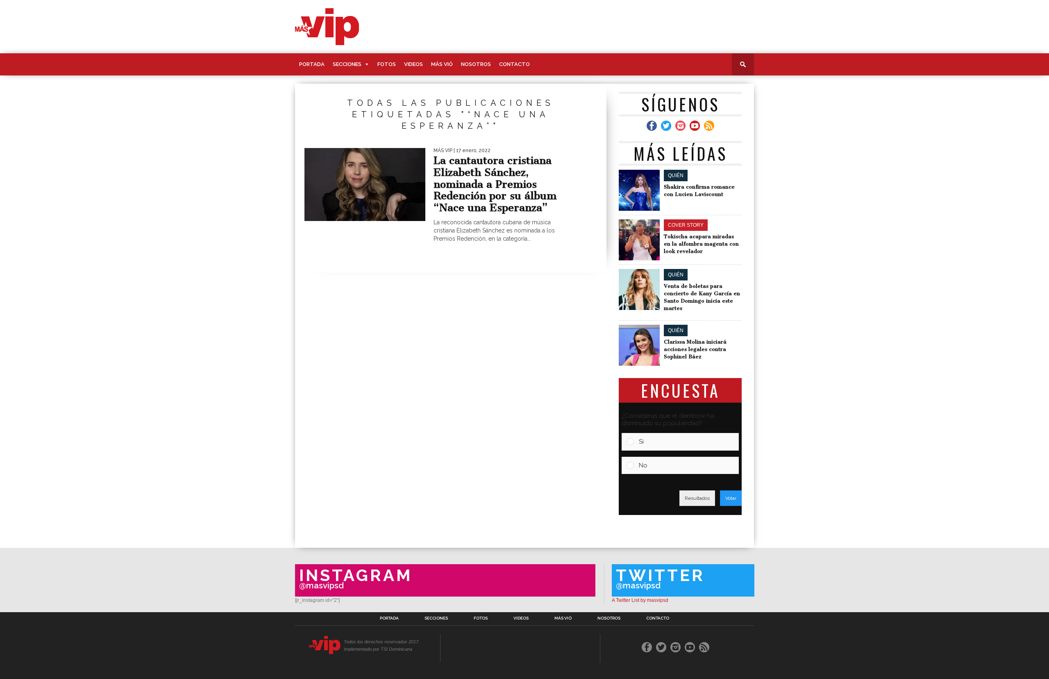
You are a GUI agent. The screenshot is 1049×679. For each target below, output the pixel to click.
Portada (312, 64)
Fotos (386, 64)
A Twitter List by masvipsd (640, 600)
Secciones (347, 64)
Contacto (514, 64)
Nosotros (476, 64)
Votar (730, 498)
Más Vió (442, 64)
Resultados (697, 498)
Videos (413, 64)
